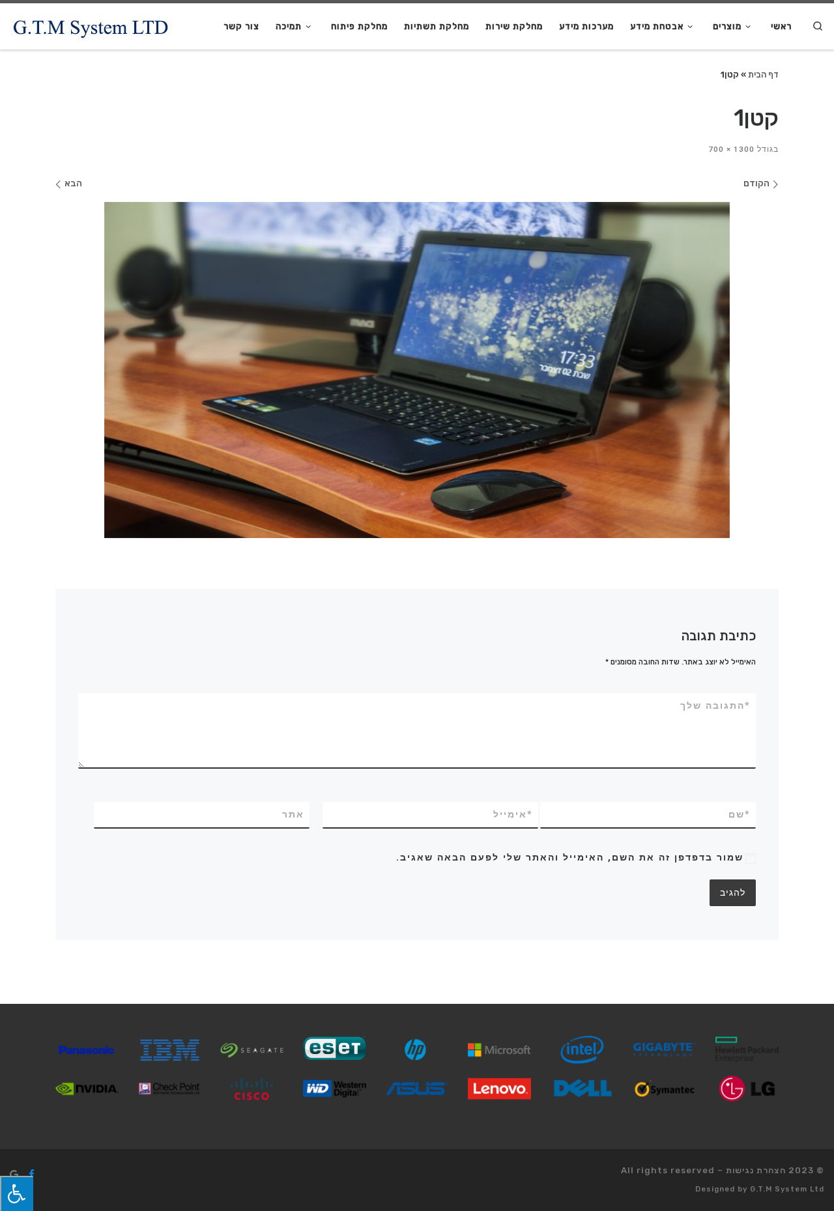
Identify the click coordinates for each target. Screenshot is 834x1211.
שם (739, 814)
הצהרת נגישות (756, 1170)
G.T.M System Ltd (787, 1189)
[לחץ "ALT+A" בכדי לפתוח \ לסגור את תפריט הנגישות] (16, 1193)
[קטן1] (417, 370)
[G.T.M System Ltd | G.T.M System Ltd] (91, 26)
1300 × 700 (732, 149)
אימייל (513, 814)
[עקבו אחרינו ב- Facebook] (32, 1174)
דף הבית (763, 74)
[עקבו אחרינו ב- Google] (14, 1174)
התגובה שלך (715, 705)
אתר (293, 814)
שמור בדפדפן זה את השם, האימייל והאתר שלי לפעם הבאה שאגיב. (569, 857)
